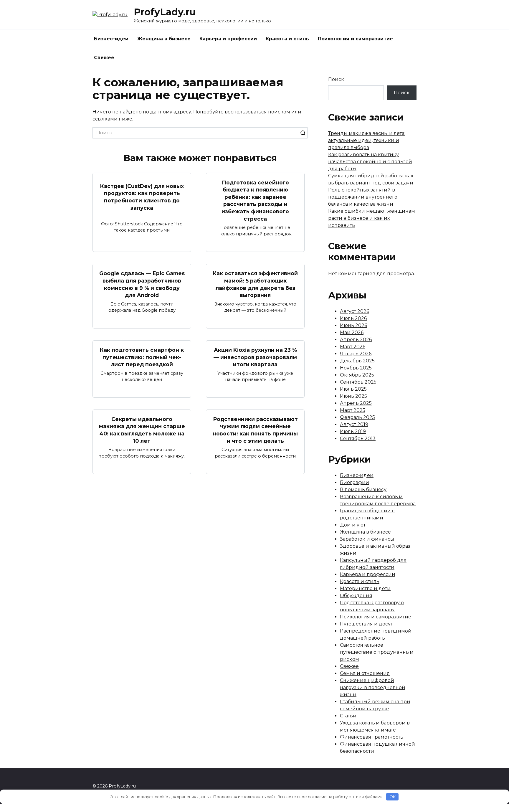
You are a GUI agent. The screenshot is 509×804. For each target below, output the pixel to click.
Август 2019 (354, 424)
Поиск (336, 79)
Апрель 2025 (356, 403)
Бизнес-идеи (111, 39)
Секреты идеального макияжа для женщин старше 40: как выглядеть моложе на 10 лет (142, 430)
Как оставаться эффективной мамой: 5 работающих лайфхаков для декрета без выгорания (255, 284)
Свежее (104, 57)
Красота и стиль (287, 39)
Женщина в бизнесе (164, 39)
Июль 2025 (353, 389)
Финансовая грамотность (371, 737)
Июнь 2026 (353, 325)
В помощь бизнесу (363, 489)
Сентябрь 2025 (358, 382)
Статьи (348, 716)
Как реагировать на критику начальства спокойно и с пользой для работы (370, 161)
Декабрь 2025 (357, 361)
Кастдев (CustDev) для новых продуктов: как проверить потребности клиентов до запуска (142, 197)
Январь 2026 (355, 353)
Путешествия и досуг (366, 624)
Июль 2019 (353, 431)
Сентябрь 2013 (358, 438)
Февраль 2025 (357, 417)
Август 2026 (354, 311)
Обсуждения (356, 595)
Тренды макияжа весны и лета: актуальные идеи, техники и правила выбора (366, 140)
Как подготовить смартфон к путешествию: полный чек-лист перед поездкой (142, 357)
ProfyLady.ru (165, 12)
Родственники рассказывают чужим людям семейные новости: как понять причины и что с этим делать (255, 430)
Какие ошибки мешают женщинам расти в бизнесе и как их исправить (371, 218)
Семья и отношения (365, 673)
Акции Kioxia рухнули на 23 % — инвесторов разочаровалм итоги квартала (255, 357)
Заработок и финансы (367, 539)
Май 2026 (351, 332)
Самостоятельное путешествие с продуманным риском (377, 652)
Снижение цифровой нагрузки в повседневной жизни (372, 687)
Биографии (354, 482)
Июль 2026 (353, 318)
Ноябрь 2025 (356, 368)
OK (392, 796)
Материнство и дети (365, 588)
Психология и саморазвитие (355, 39)
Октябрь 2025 (357, 375)
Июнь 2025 (353, 396)
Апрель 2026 (356, 339)
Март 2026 (352, 346)
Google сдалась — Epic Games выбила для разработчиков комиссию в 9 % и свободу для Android (142, 284)
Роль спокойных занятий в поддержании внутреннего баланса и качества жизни (362, 197)
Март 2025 (352, 410)
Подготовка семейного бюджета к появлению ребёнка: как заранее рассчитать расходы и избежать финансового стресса (255, 200)
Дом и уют (353, 525)
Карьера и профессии (228, 39)
